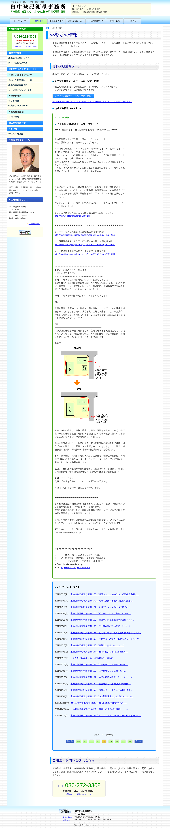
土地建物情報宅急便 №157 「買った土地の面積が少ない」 (99, 703)
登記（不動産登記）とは (20, 80)
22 (123, 741)
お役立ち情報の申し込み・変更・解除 (73, 96)
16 (85, 741)
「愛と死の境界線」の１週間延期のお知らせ (92, 658)
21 (117, 741)
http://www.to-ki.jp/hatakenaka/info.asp (73, 216)
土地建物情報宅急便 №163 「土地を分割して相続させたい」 (99, 664)
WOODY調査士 (15, 134)
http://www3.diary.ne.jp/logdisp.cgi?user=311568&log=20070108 (85, 235)
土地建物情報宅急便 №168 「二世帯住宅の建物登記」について (101, 626)
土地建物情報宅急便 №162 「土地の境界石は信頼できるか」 (99, 671)
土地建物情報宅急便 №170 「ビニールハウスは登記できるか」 (101, 613)
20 (111, 741)
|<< (78, 741)
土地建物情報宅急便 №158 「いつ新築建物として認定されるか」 (102, 696)
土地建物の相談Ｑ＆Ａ (18, 58)
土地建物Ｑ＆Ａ (56, 21)
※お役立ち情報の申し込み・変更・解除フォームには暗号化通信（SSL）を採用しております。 (92, 102)
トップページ (20, 21)
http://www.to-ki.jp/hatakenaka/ (75, 567)
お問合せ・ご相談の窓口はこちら (79, 794)
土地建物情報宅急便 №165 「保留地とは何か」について (97, 645)
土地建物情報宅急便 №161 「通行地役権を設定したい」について (102, 677)
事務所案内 (115, 21)
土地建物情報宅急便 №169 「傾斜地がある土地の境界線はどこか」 (103, 620)
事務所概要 (13, 101)
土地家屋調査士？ (96, 21)
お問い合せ (13, 116)
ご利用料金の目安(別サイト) (22, 69)
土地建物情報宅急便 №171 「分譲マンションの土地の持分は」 (101, 607)
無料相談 (39, 21)
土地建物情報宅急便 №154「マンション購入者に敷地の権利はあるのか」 (106, 715)
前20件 (70, 741)
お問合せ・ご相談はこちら (25, 46)
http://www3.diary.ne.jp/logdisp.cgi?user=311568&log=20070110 (85, 244)
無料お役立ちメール (17, 63)
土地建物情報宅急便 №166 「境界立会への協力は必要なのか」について (105, 639)
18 (98, 741)
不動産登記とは (75, 21)
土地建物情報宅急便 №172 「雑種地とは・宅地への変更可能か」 (102, 601)
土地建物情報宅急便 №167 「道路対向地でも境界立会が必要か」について (106, 632)
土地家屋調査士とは (17, 85)
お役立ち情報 (15, 53)
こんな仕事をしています (20, 89)
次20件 (138, 741)
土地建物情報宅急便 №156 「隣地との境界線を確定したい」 (100, 709)
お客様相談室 (34, 224)
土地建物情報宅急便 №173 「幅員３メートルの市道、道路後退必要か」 (105, 594)
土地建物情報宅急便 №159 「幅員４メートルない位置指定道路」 (102, 690)
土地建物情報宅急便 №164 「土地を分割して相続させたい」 (99, 652)
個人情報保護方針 (17, 123)
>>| (130, 741)
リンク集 (13, 129)
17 (91, 741)
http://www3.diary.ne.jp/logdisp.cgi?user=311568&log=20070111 (85, 254)
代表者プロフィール (17, 105)
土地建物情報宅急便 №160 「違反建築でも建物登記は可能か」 (101, 684)
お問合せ (132, 21)
